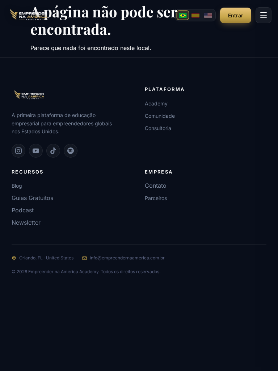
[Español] (195, 15)
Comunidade (160, 116)
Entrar (235, 15)
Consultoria (158, 128)
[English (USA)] (208, 15)
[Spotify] (70, 151)
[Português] (183, 15)
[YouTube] (36, 151)
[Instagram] (18, 151)
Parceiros (156, 198)
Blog (17, 186)
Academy (156, 103)
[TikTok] (53, 151)
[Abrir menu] (263, 15)
